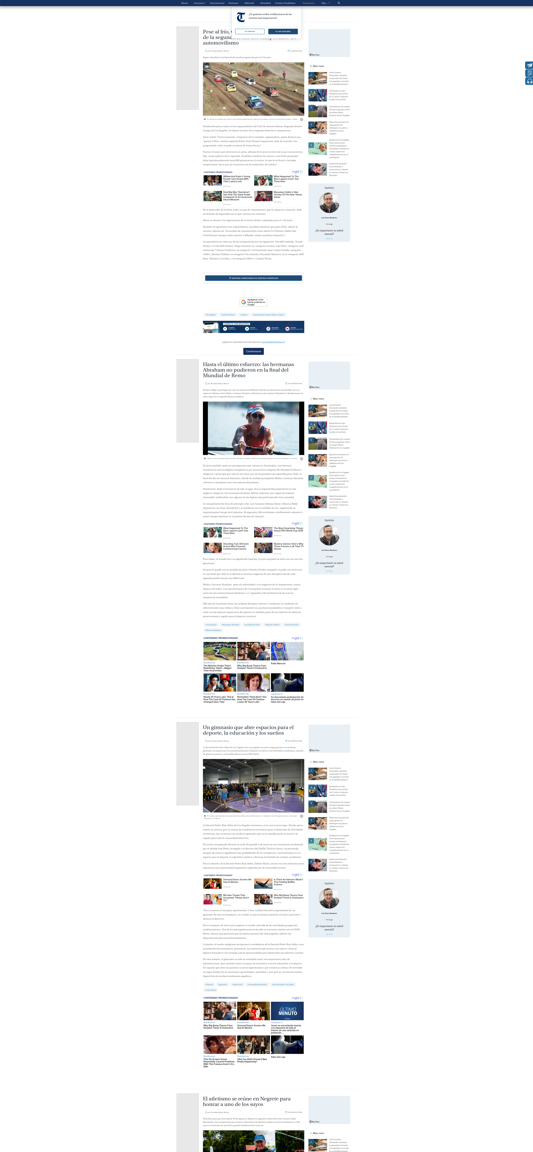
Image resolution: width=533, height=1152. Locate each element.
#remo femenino (292, 624)
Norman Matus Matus (220, 51)
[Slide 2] (329, 239)
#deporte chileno (272, 624)
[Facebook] (233, 329)
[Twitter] (253, 329)
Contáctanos (253, 351)
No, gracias (250, 31)
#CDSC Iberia (211, 990)
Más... (325, 3)
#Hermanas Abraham (230, 624)
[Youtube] (294, 329)
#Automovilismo (228, 314)
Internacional (217, 3)
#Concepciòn (211, 624)
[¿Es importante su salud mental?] (329, 202)
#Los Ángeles (211, 314)
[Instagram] (274, 329)
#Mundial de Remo (252, 624)
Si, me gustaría (283, 31)
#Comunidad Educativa (257, 984)
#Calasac (243, 314)
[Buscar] (345, 3)
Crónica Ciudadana (285, 3)
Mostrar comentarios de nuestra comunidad (255, 278)
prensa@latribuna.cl (274, 342)
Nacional (233, 3)
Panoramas (309, 3)
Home (184, 3)
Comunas (199, 3)
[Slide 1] (327, 239)
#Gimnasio (222, 984)
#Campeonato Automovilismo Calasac (268, 314)
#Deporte (209, 984)
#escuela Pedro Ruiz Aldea (283, 984)
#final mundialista (213, 630)
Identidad (265, 3)
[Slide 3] (331, 239)
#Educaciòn (237, 984)
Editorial (249, 3)
